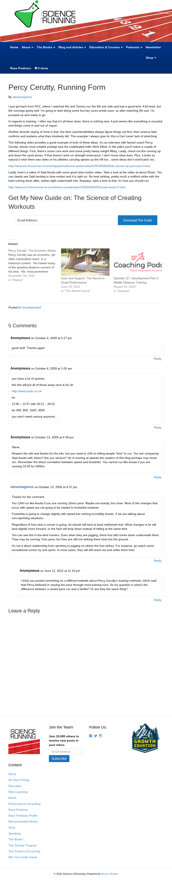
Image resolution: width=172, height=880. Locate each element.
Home (14, 47)
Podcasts (132, 47)
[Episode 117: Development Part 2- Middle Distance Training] (138, 262)
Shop (149, 57)
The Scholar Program (22, 845)
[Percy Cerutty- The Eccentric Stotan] (34, 265)
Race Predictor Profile (22, 815)
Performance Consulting (24, 804)
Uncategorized (31, 307)
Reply (158, 358)
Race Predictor (20, 68)
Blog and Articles (71, 47)
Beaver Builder (109, 873)
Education (15, 786)
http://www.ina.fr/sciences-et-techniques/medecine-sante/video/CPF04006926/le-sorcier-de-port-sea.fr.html (79, 166)
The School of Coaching (24, 851)
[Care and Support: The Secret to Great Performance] (85, 262)
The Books (44, 47)
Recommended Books (23, 821)
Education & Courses (104, 47)
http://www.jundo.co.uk (27, 391)
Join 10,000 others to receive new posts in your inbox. (64, 741)
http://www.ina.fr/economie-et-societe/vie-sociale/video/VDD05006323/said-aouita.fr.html (66, 187)
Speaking (14, 833)
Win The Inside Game (22, 857)
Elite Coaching (17, 792)
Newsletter (153, 47)
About (26, 47)
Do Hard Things (18, 780)
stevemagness (22, 487)
